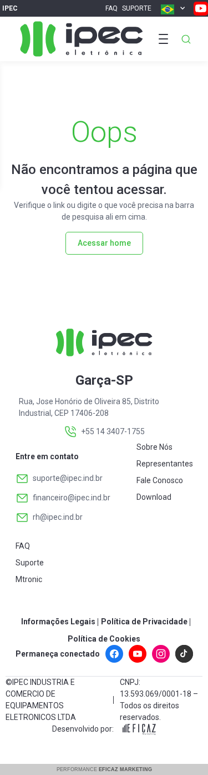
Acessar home (104, 243)
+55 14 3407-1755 (113, 431)
